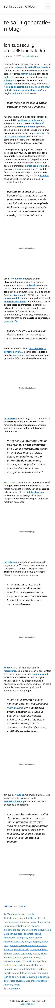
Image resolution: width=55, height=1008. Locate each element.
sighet (16, 984)
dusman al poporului (39, 977)
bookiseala (9, 981)
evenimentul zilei (12, 930)
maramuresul (15, 707)
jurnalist (35, 922)
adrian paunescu (21, 922)
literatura (8, 949)
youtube (14, 945)
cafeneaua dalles (39, 949)
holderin (8, 984)
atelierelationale (39, 981)
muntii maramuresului (15, 136)
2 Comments (13, 988)
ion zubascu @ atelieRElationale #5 (24, 47)
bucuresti (28, 934)
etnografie (22, 937)
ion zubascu (21, 169)
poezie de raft (21, 949)
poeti (31, 937)
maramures (9, 937)
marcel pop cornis (22, 953)
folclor (23, 973)
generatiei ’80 (11, 321)
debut (38, 934)
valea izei (40, 133)
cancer (17, 969)
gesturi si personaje (38, 973)
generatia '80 (26, 918)
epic (18, 961)
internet (8, 953)
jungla (37, 918)
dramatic (8, 969)
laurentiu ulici (23, 981)
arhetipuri (35, 941)
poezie (35, 953)
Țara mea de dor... (16, 914)
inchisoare (12, 918)
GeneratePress (27, 1004)
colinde (19, 926)
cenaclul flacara (34, 965)
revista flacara (31, 926)
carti (27, 941)
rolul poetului (28, 969)
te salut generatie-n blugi (27, 957)
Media (31, 914)
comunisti (26, 961)
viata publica (39, 961)
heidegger (22, 977)
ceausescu (9, 961)
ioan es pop (10, 977)
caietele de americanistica (32, 945)
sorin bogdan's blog (19, 6)
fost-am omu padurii (14, 965)
